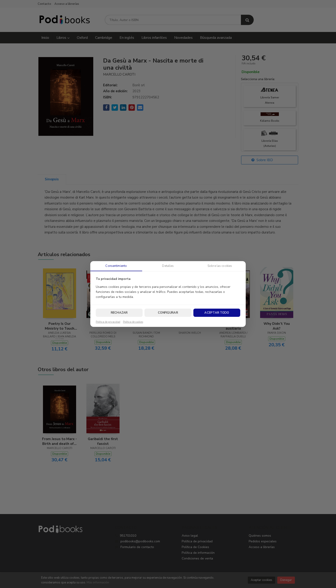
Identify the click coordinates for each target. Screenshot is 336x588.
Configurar (168, 313)
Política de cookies (133, 322)
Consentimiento (116, 266)
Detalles (168, 266)
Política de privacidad (108, 322)
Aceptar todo (216, 313)
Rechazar (119, 313)
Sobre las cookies (220, 266)
